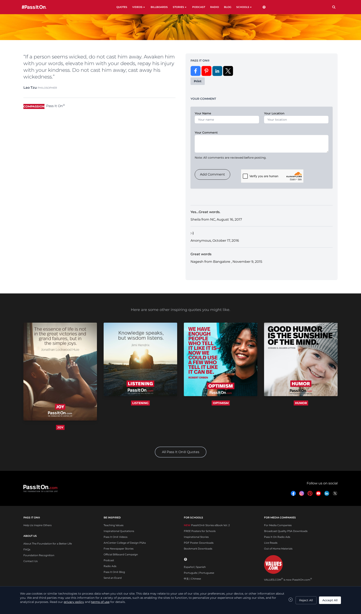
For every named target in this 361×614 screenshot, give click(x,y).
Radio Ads (110, 566)
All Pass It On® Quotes (180, 452)
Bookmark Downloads (198, 548)
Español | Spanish (195, 567)
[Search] (334, 7)
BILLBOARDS (159, 7)
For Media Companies (278, 525)
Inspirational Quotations (119, 531)
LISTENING (140, 403)
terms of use (100, 602)
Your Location (274, 113)
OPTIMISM (221, 403)
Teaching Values (113, 525)
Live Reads (270, 542)
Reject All (306, 600)
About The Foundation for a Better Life (47, 543)
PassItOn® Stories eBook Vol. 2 (207, 525)
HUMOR (301, 403)
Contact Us (30, 561)
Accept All (330, 600)
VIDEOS (137, 7)
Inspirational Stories (196, 536)
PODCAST (198, 7)
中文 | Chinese (192, 578)
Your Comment (206, 132)
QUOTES (121, 7)
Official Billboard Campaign (121, 554)
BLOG (227, 7)
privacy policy (74, 602)
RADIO (214, 7)
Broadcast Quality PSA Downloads (286, 531)
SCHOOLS (242, 7)
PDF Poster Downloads (199, 542)
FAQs (26, 549)
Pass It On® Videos (115, 536)
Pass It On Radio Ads (277, 536)
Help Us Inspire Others (37, 525)
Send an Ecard (113, 577)
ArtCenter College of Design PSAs (125, 542)
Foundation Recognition (38, 555)
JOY (60, 427)
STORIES (178, 7)
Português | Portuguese (199, 572)
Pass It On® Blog (114, 572)
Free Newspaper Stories (118, 548)
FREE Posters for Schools (200, 531)
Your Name (203, 113)
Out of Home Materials (278, 548)
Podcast (109, 560)
